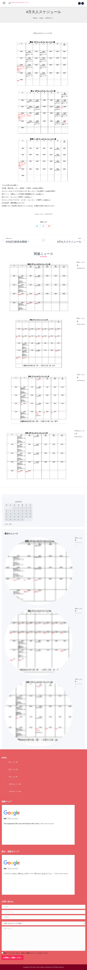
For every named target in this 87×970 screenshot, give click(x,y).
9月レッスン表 (81, 263)
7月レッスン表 (81, 376)
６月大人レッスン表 (79, 432)
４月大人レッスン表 (14, 791)
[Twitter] (82, 3)
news (41, 18)
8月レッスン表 (81, 320)
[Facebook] (79, 3)
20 (6, 517)
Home (35, 18)
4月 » (10, 524)
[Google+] (49, 226)
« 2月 (6, 524)
